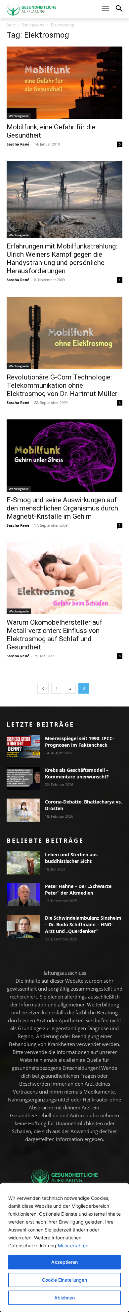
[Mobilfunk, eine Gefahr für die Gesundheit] (64, 83)
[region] (64, 1247)
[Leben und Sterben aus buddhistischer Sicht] (23, 862)
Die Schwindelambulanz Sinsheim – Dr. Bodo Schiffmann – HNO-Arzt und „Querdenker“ (83, 924)
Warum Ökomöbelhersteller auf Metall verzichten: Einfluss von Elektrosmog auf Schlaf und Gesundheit (54, 634)
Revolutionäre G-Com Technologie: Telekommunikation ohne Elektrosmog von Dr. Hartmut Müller (62, 385)
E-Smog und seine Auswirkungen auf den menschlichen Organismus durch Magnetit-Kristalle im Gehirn (62, 508)
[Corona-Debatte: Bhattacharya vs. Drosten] (23, 810)
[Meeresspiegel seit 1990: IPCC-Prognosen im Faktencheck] (23, 746)
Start (11, 25)
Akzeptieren (64, 1262)
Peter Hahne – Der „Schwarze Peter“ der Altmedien (78, 889)
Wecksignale (19, 116)
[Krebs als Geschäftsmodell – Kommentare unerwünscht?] (23, 778)
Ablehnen (64, 1297)
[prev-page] (43, 688)
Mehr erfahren (73, 1245)
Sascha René (18, 144)
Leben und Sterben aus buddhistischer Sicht (71, 857)
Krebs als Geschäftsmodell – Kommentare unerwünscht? (77, 773)
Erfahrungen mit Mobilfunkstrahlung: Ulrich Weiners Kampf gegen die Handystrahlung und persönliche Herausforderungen (62, 258)
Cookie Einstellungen (64, 1280)
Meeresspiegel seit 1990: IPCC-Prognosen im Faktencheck (79, 741)
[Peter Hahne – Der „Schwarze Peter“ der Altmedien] (23, 894)
